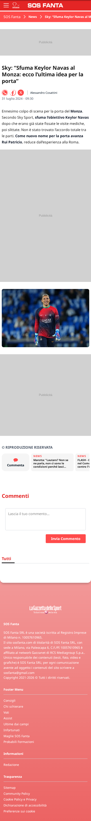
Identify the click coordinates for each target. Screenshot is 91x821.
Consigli (9, 700)
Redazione (11, 765)
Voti (6, 712)
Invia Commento (65, 538)
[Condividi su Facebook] (13, 93)
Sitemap (10, 787)
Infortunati (12, 730)
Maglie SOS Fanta (17, 736)
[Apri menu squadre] (15, 5)
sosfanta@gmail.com (19, 673)
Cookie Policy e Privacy (20, 799)
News (32, 17)
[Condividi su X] (21, 93)
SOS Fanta (12, 16)
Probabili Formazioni (19, 742)
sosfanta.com (22, 642)
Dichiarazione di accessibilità (25, 805)
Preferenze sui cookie (19, 811)
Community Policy (17, 793)
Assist (8, 718)
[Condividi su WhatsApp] (5, 93)
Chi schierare (13, 706)
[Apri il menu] (6, 5)
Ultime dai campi (16, 724)
